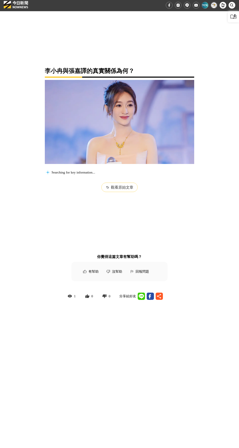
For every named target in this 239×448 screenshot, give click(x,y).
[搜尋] (232, 5)
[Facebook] (169, 5)
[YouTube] (196, 5)
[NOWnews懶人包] (214, 5)
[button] (223, 5)
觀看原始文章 (122, 187)
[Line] (187, 5)
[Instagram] (178, 5)
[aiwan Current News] (205, 5)
